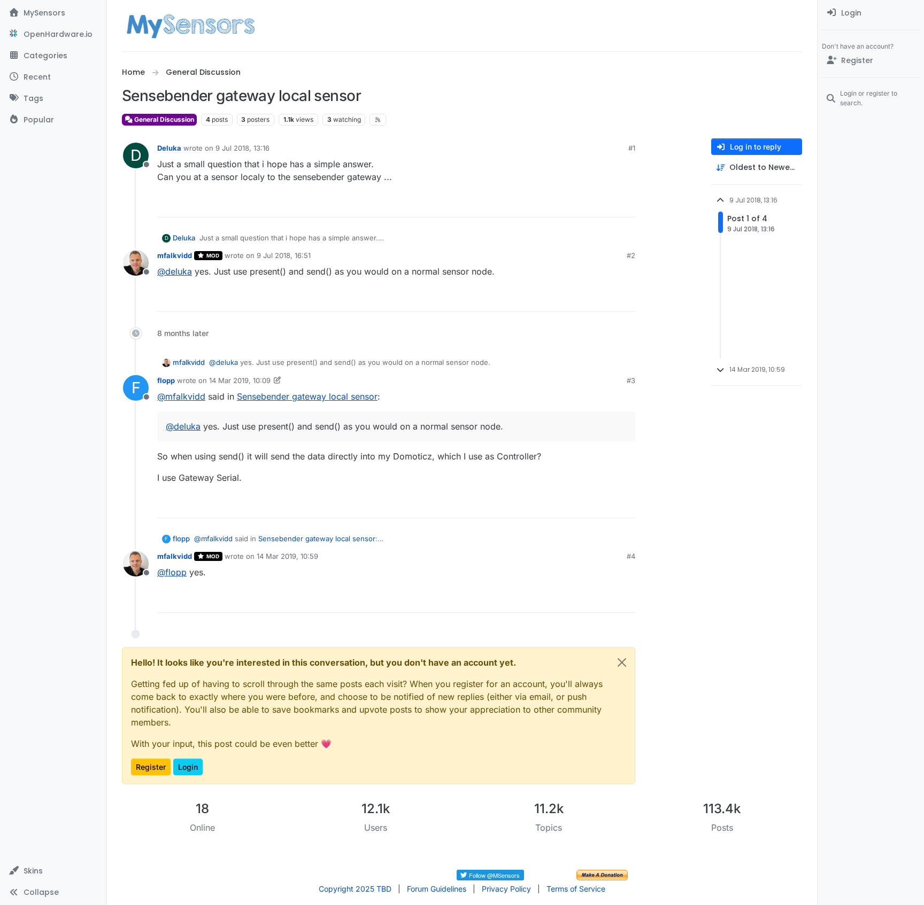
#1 (631, 148)
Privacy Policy (506, 888)
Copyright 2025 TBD (355, 888)
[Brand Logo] (190, 25)
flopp (166, 380)
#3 (631, 380)
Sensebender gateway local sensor (307, 396)
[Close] (622, 662)
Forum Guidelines (436, 888)
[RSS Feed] (377, 120)
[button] (53, 870)
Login (188, 766)
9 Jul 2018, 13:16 (242, 148)
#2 (631, 255)
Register (151, 766)
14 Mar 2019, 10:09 (240, 380)
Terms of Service (575, 888)
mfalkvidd (174, 255)
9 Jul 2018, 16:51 (284, 255)
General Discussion (163, 119)
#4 (631, 556)
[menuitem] (871, 12)
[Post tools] (626, 204)
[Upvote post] (586, 204)
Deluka (169, 148)
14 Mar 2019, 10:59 (287, 556)
